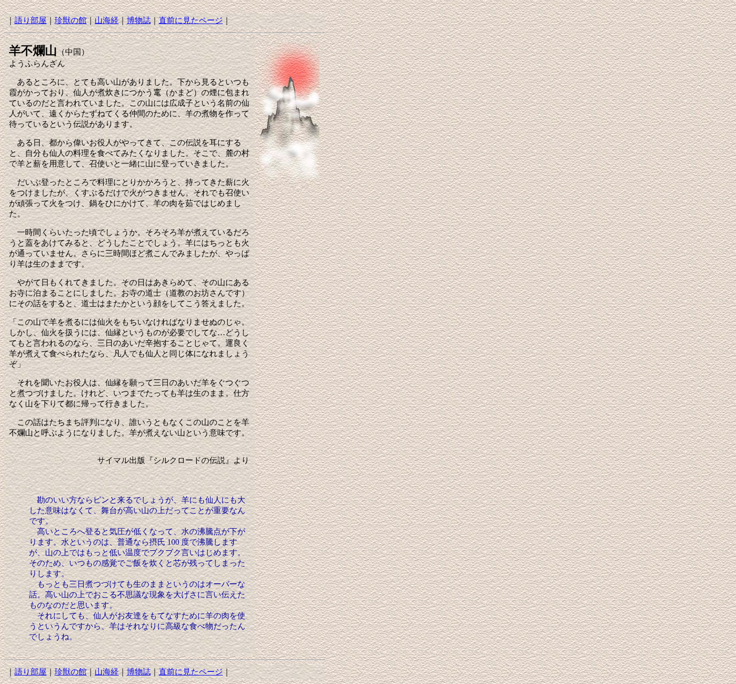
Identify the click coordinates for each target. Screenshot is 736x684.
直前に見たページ (191, 20)
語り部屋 (31, 20)
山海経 (107, 20)
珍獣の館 (71, 20)
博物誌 (139, 20)
